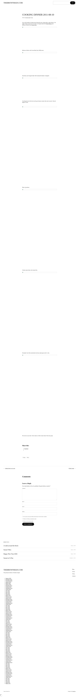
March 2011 (8, 683)
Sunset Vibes (7, 550)
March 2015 (8, 637)
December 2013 (9, 656)
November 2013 (9, 657)
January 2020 (8, 584)
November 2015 (9, 627)
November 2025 (9, 580)
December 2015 (9, 626)
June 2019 (8, 592)
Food (32, 17)
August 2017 (8, 619)
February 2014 (9, 653)
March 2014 (8, 652)
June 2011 (8, 679)
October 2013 (8, 658)
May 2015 (8, 635)
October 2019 (8, 587)
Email (23, 506)
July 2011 (8, 678)
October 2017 (8, 616)
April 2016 (8, 622)
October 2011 (8, 674)
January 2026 (8, 578)
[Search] (72, 2)
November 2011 (9, 673)
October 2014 (8, 643)
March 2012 (8, 668)
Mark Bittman (49, 23)
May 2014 (8, 650)
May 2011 (8, 681)
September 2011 (9, 676)
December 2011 (9, 672)
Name (23, 501)
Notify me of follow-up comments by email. (29, 518)
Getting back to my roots (10, 468)
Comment (24, 488)
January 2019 (8, 598)
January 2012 (8, 671)
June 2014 (8, 648)
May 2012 (8, 666)
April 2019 (8, 594)
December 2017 (9, 614)
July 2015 (8, 632)
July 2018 (8, 605)
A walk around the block (10, 546)
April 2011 (8, 682)
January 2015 (8, 640)
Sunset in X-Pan (8, 558)
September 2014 (9, 645)
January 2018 (8, 613)
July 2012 (8, 663)
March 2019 (8, 595)
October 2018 (8, 601)
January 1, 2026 (73, 553)
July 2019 (8, 590)
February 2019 (9, 596)
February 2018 (9, 611)
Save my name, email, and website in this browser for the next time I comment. (35, 516)
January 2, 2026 (73, 549)
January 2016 (8, 625)
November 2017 (9, 615)
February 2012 (9, 669)
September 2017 (9, 617)
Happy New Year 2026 (10, 554)
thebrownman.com (13, 3)
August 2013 (8, 661)
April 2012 (8, 667)
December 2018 (9, 599)
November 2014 (9, 642)
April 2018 (8, 609)
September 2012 (9, 662)
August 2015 (8, 631)
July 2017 (8, 620)
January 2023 (8, 582)
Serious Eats (34, 25)
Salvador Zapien (27, 17)
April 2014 (8, 651)
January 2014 (8, 655)
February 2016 (9, 624)
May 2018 (8, 608)
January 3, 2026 (73, 545)
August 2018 (8, 604)
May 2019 (8, 593)
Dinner (28, 457)
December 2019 (9, 585)
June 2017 (8, 621)
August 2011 (8, 677)
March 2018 (8, 610)
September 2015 (9, 630)
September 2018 (9, 603)
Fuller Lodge (71, 468)
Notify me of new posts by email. (28, 521)
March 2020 (8, 583)
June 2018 (8, 606)
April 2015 (8, 636)
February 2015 (9, 639)
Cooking (24, 457)
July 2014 (8, 647)
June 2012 (8, 664)
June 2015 (8, 634)
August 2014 (8, 646)
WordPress (74, 691)
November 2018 (9, 600)
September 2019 (9, 588)
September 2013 (9, 659)
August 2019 (8, 589)
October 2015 (8, 629)
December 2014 (9, 641)
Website (23, 511)
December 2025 (9, 579)
